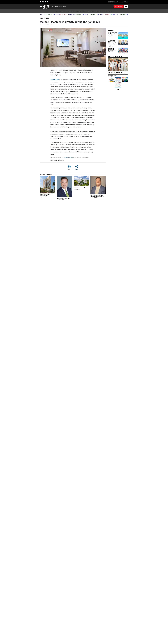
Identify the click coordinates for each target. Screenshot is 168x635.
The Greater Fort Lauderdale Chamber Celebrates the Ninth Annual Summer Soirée (118, 74)
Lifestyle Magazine (113, 1)
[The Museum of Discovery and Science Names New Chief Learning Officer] (123, 42)
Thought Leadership (87, 11)
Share (76, 169)
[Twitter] (45, 1)
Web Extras (44, 18)
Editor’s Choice (59, 11)
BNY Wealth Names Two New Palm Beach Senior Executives (97, 196)
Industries (78, 11)
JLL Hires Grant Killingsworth (63, 198)
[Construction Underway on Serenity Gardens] (123, 50)
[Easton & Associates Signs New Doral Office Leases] (81, 181)
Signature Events (68, 11)
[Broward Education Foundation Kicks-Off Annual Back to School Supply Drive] (111, 79)
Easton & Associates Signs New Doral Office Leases (81, 188)
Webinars (104, 11)
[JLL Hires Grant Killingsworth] (64, 186)
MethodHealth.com (69, 157)
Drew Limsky (51, 24)
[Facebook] (41, 1)
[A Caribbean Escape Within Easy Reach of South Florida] (123, 35)
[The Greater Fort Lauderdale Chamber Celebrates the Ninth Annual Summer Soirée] (118, 64)
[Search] (126, 6)
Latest (111, 30)
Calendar (97, 11)
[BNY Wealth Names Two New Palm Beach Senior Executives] (98, 185)
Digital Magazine (123, 1)
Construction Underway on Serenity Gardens (112, 49)
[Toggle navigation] (41, 6)
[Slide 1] (118, 89)
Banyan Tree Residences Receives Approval (45, 195)
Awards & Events (115, 56)
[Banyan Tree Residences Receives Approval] (47, 185)
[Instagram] (43, 1)
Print (69, 169)
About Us (110, 11)
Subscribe (118, 6)
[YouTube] (47, 1)
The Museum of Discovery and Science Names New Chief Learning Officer (112, 43)
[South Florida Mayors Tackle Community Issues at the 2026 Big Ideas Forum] (118, 82)
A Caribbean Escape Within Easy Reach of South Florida (112, 33)
